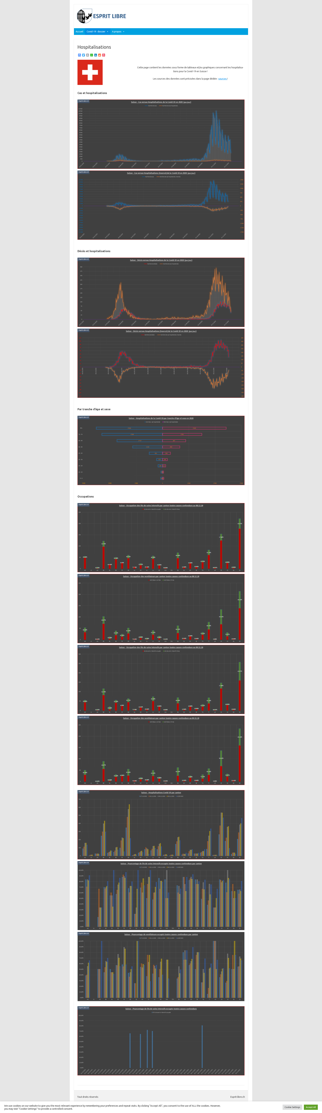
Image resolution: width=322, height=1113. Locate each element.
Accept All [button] (311, 1107)
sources (222, 78)
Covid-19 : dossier (96, 31)
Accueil (79, 31)
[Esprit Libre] (102, 22)
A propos (116, 31)
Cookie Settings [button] (292, 1107)
